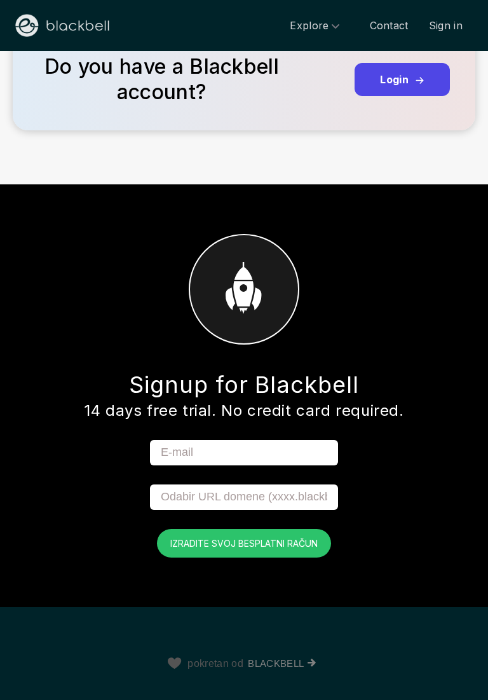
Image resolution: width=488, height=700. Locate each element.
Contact (389, 25)
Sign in (446, 25)
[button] (244, 92)
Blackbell (276, 663)
